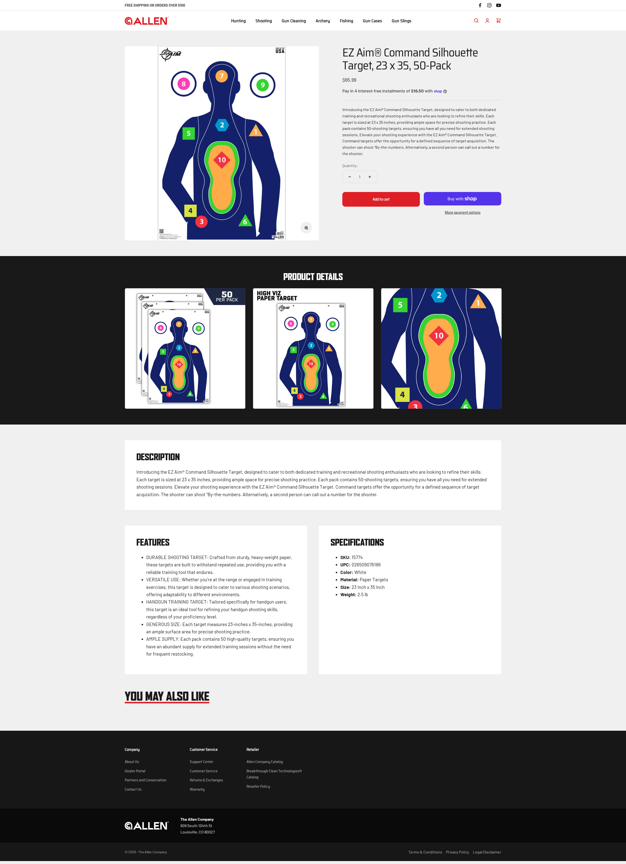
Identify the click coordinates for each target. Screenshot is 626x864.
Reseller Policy (258, 786)
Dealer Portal (135, 771)
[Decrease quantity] (350, 177)
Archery (323, 21)
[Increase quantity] (370, 177)
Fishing (346, 21)
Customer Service (204, 771)
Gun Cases (372, 21)
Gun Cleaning (294, 21)
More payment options (463, 212)
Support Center (201, 762)
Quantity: (350, 165)
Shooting (264, 21)
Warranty (197, 789)
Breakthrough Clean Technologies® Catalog (274, 774)
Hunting (238, 21)
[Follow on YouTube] (498, 5)
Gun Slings (401, 21)
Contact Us (133, 789)
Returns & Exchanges (206, 780)
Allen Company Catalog (264, 762)
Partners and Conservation (145, 780)
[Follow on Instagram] (489, 5)
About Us (132, 762)
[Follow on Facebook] (480, 5)
